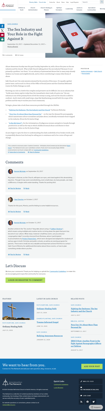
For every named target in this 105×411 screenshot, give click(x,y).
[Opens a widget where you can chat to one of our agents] (96, 407)
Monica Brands (12, 47)
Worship (102, 9)
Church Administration (33, 9)
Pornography (86, 73)
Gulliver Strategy (56, 229)
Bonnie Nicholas (20, 171)
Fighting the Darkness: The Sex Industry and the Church (29, 109)
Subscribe (52, 2)
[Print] (2, 39)
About (58, 2)
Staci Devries (19, 199)
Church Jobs (42, 2)
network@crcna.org (9, 405)
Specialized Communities (91, 9)
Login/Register (74, 2)
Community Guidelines (41, 150)
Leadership (69, 9)
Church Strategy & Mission (46, 9)
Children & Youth (21, 9)
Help (67, 2)
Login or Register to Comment (25, 280)
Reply (27, 188)
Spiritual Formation (59, 9)
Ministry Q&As (33, 2)
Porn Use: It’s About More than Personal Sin (25, 114)
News (63, 2)
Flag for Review (15, 188)
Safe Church (12, 24)
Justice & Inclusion (79, 9)
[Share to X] (2, 30)
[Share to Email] (2, 35)
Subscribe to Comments (17, 152)
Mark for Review (35, 152)
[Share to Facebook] (2, 26)
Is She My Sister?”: (16, 123)
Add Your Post (92, 366)
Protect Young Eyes (29, 239)
